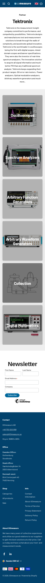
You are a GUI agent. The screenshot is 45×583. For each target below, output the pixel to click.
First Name (9, 370)
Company (9, 387)
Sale (4, 503)
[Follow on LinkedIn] (10, 554)
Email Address (11, 378)
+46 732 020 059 (9, 429)
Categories (7, 493)
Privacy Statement (33, 510)
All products (7, 498)
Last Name (26, 370)
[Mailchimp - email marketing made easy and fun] (22, 403)
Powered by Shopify (29, 576)
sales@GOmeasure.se (12, 434)
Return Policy (31, 520)
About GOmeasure (33, 501)
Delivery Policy (31, 515)
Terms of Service (32, 506)
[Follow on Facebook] (4, 554)
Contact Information (30, 495)
